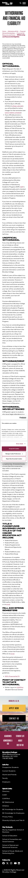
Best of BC (20, 745)
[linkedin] (19, 863)
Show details (19, 443)
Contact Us (14, 718)
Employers (6, 782)
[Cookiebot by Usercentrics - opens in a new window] (19, 418)
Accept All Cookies (14, 448)
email (8, 604)
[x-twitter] (7, 863)
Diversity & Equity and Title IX (13, 820)
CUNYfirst (20, 687)
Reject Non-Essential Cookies (14, 458)
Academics (8, 736)
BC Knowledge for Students (12, 809)
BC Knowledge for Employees (13, 813)
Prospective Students (10, 767)
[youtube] (15, 863)
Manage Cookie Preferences (13, 453)
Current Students (8, 771)
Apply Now (14, 708)
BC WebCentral (8, 802)
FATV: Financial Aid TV (12, 676)
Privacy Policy (7, 817)
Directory (5, 791)
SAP (21, 187)
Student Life (20, 736)
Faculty (5, 778)
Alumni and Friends (9, 774)
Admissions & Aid (13, 31)
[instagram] (11, 863)
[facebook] (3, 863)
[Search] (20, 3)
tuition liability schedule (13, 113)
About (20, 740)
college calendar (17, 106)
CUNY (4, 795)
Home (4, 31)
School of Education (9, 836)
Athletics (5, 806)
